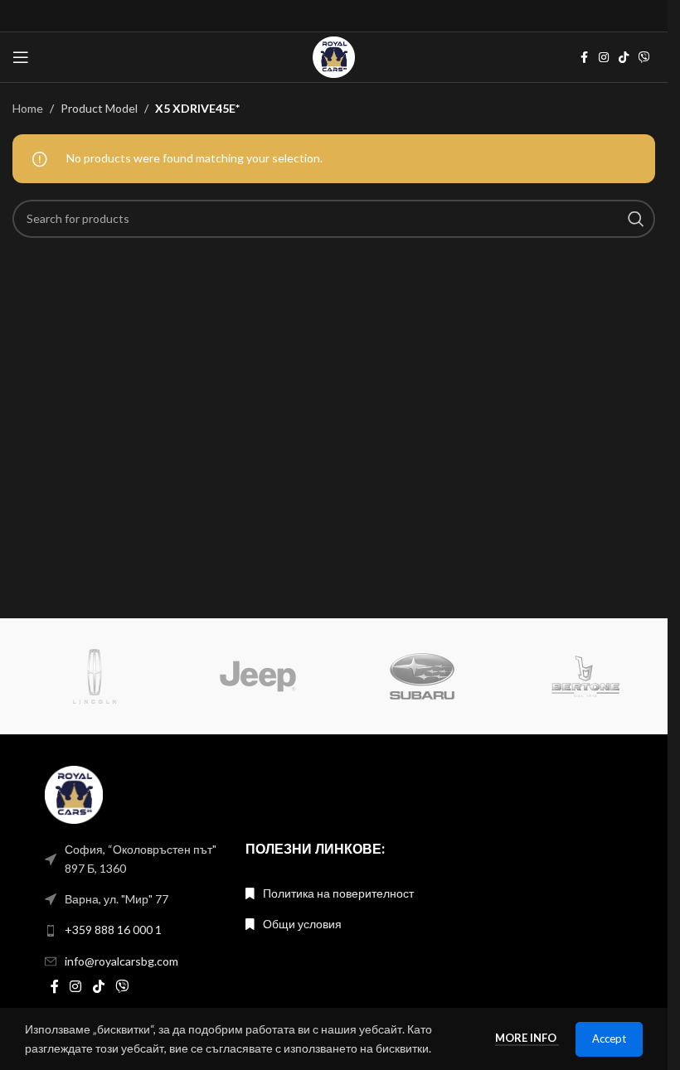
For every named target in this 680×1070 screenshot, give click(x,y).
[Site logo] (333, 56)
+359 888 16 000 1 (113, 929)
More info (527, 1037)
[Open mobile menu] (20, 57)
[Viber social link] (644, 57)
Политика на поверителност (338, 893)
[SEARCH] (636, 219)
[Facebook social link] (584, 57)
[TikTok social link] (624, 57)
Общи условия (302, 924)
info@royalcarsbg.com (121, 961)
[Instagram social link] (604, 57)
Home (27, 108)
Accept (609, 1038)
